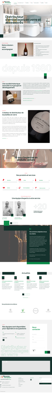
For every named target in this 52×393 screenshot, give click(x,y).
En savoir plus (4, 138)
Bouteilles (27, 2)
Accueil (15, 2)
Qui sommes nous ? (20, 2)
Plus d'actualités (25, 297)
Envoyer (34, 349)
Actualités (42, 2)
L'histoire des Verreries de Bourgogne (28, 98)
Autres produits (36, 2)
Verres (32, 2)
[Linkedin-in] (3, 340)
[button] (21, 3)
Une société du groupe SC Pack (27, 100)
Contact (46, 2)
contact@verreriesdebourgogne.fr (20, 337)
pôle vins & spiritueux (38, 90)
